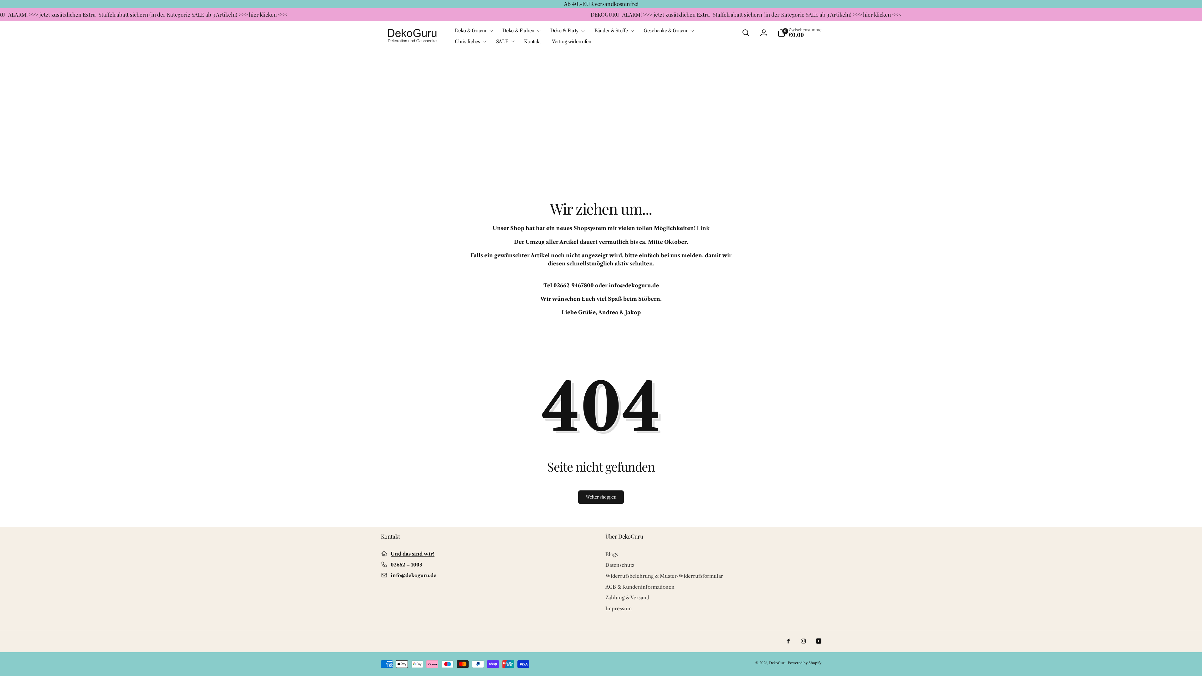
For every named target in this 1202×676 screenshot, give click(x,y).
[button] (473, 31)
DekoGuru (778, 663)
